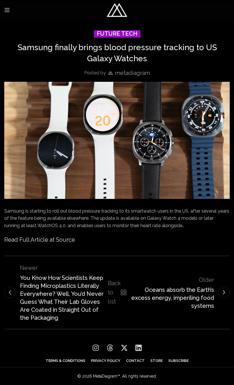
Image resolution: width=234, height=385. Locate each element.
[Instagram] (95, 348)
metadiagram (132, 73)
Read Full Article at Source (39, 239)
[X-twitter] (124, 348)
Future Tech (117, 33)
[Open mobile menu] (7, 10)
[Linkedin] (138, 348)
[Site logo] (117, 9)
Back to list (116, 292)
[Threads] (110, 348)
